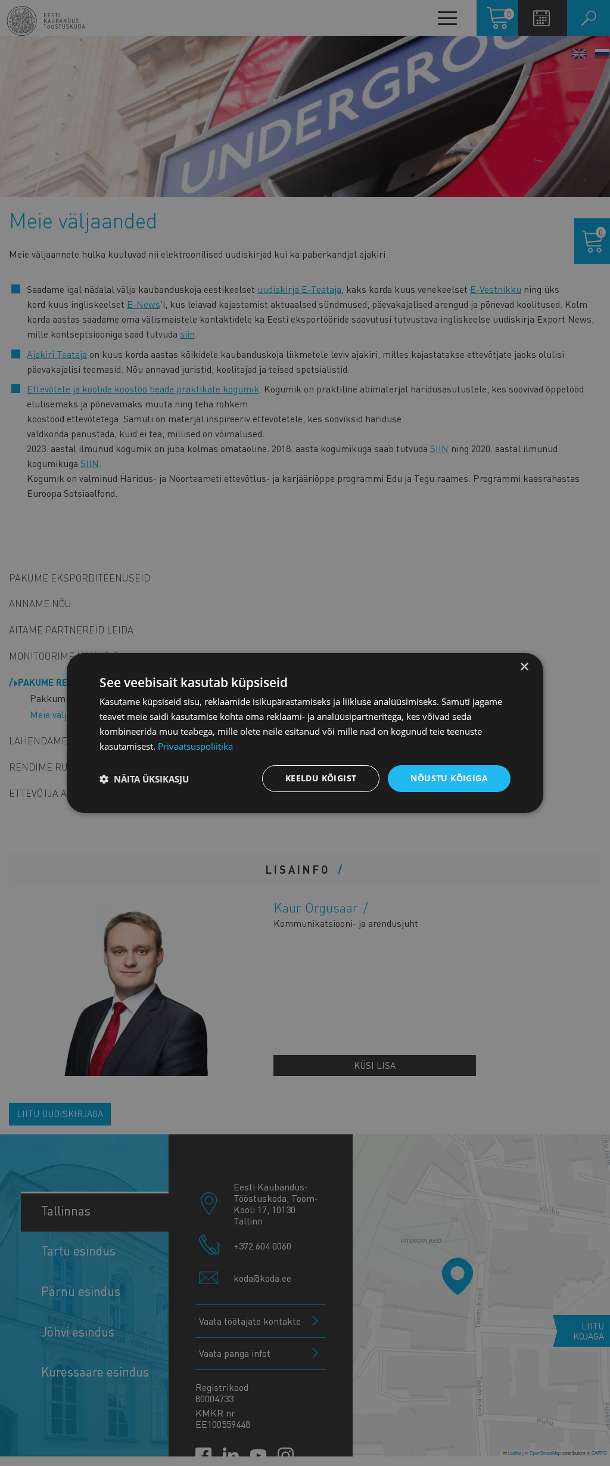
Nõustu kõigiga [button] (449, 778)
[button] (144, 778)
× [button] (523, 667)
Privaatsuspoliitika (195, 746)
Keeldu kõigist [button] (321, 778)
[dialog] (305, 733)
